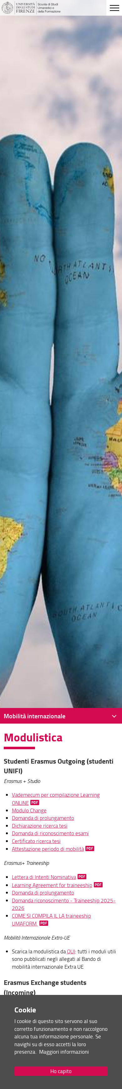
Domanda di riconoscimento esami (50, 833)
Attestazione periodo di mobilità (48, 848)
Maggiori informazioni (64, 1051)
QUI (71, 951)
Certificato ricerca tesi (36, 841)
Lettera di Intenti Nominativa (44, 877)
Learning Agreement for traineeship (52, 885)
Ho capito (61, 1071)
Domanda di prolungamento (43, 817)
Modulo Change (29, 810)
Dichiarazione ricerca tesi (40, 825)
